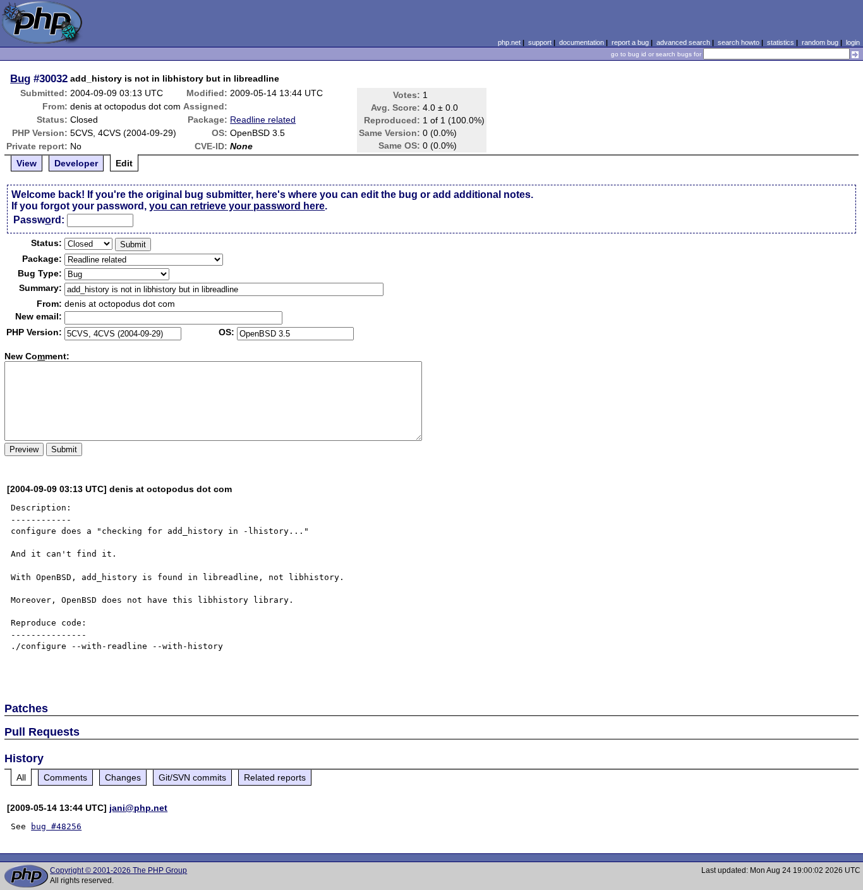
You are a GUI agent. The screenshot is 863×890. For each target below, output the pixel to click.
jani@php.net (138, 808)
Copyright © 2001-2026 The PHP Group (118, 870)
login (853, 42)
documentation (581, 42)
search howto (738, 42)
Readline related (263, 119)
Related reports (275, 777)
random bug (820, 42)
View (26, 163)
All (21, 777)
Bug (20, 78)
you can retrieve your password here (237, 206)
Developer (76, 163)
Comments (65, 777)
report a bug (630, 42)
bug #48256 (56, 826)
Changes (123, 777)
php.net (509, 42)
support (540, 42)
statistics (780, 42)
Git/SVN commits (192, 777)
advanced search (683, 42)
